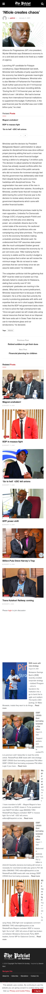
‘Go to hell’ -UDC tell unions (14, 129)
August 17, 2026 (9, 445)
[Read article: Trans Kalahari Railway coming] (23, 583)
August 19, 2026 (9, 405)
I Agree (37, 991)
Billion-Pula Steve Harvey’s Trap (18, 560)
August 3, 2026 (9, 604)
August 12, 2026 (9, 524)
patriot (12, 18)
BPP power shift (10, 521)
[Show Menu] (3, 3)
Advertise (14, 976)
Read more (22, 766)
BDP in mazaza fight (11, 124)
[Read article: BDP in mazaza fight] (23, 424)
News (6, 397)
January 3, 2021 (24, 18)
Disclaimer (24, 976)
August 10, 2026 (9, 564)
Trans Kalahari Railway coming (18, 600)
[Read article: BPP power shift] (23, 503)
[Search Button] (42, 3)
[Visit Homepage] (23, 4)
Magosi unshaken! (10, 120)
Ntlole (10, 330)
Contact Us (35, 976)
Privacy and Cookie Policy (20, 991)
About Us (5, 976)
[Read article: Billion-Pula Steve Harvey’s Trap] (23, 543)
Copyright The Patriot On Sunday (19, 963)
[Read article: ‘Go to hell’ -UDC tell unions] (23, 464)
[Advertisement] (23, 635)
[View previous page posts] (21, 135)
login (10, 610)
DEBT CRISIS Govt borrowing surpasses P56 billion (39, 720)
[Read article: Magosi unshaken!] (23, 384)
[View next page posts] (25, 135)
